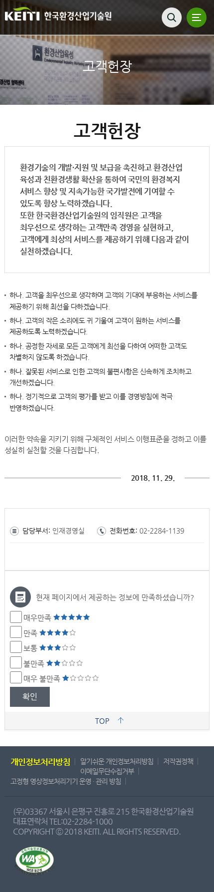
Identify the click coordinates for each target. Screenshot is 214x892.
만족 (31, 633)
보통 (31, 648)
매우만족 (38, 617)
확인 (29, 696)
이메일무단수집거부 (107, 771)
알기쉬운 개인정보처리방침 (116, 761)
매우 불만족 (42, 678)
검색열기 (172, 17)
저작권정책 (178, 761)
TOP (102, 720)
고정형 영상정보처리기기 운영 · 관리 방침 (65, 781)
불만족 (34, 663)
